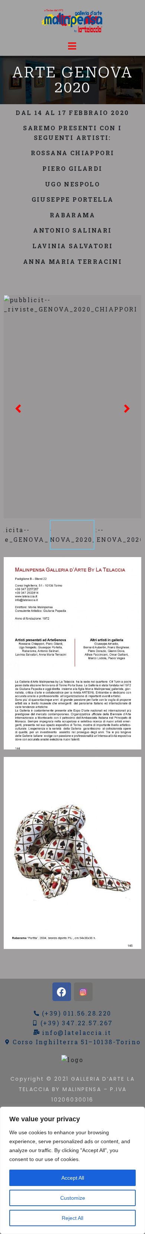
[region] (72, 1170)
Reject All (72, 1218)
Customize (72, 1198)
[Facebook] (61, 991)
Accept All (72, 1178)
